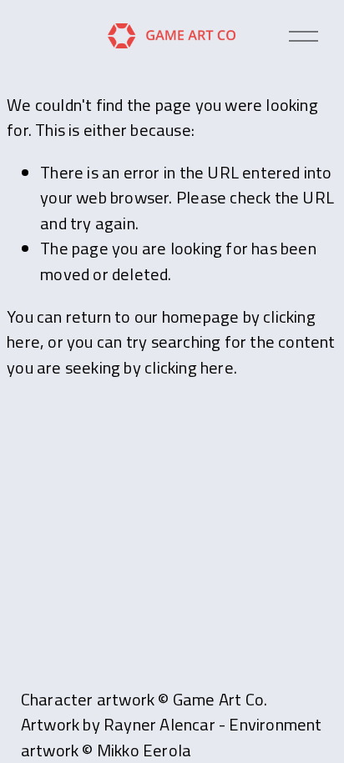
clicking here (189, 367)
